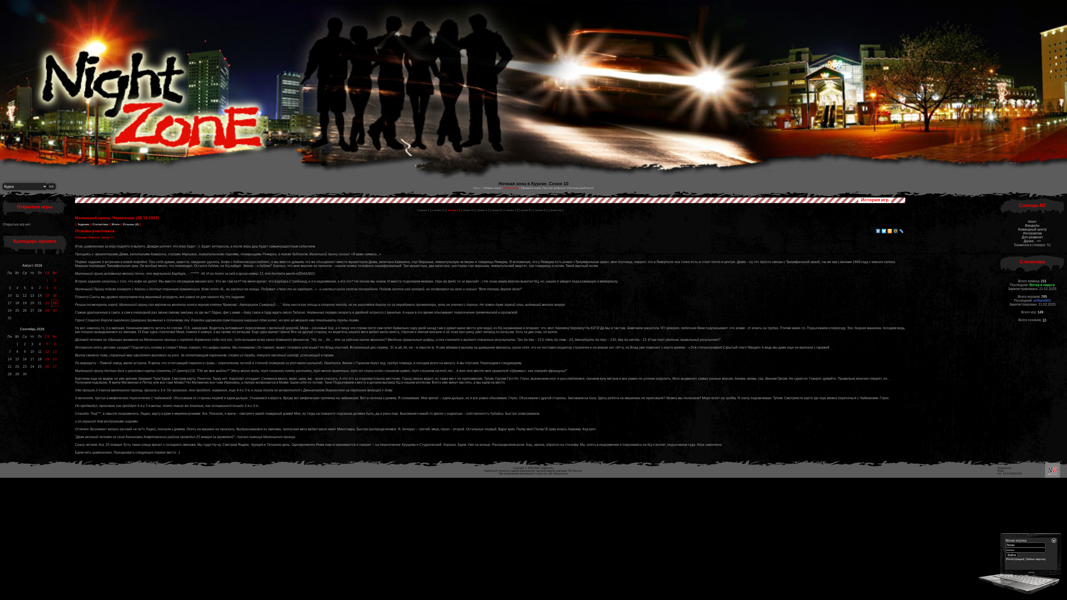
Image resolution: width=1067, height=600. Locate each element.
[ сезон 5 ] (482, 210)
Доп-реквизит (1032, 237)
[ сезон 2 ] (438, 210)
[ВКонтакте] (878, 231)
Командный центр (1032, 229)
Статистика (100, 224)
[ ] (453, 210)
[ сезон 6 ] (496, 210)
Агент (1032, 222)
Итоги (115, 224)
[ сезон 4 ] (468, 210)
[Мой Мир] (896, 231)
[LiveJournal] (901, 231)
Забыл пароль (1035, 559)
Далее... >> (1032, 241)
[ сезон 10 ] (555, 210)
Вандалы (1032, 226)
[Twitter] (884, 231)
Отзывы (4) (130, 224)
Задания (83, 224)
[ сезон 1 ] (424, 210)
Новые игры (492, 187)
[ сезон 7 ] (511, 210)
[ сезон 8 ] (525, 210)
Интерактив (1032, 233)
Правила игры (531, 187)
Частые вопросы (554, 187)
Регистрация (1015, 559)
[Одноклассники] (890, 231)
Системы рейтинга (580, 187)
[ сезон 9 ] (540, 210)
